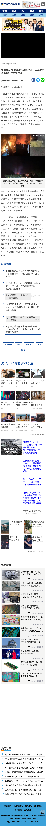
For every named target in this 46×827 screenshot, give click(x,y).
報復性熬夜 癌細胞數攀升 (8, 425)
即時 (14, 11)
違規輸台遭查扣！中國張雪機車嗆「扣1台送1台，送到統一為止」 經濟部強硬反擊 (22, 382)
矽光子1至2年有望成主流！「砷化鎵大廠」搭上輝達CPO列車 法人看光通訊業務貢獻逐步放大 (8, 404)
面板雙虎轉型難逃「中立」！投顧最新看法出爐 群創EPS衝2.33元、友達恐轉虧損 (32, 466)
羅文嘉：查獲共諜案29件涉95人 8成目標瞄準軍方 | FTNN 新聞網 (38, 382)
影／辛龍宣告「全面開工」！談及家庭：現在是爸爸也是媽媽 (32, 482)
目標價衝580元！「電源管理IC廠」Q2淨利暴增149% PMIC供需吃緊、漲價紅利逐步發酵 (32, 447)
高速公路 (29, 344)
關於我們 (7, 806)
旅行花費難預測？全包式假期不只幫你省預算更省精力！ (37, 404)
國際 (23, 15)
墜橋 (23, 350)
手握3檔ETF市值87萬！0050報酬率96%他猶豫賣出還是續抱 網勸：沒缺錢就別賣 (23, 404)
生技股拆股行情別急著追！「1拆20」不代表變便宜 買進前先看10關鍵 (15, 538)
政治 (23, 11)
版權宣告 (28, 806)
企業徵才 (27, 810)
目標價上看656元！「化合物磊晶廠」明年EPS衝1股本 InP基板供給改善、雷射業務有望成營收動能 (32, 498)
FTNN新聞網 (6, 64)
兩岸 (14, 15)
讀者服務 (38, 806)
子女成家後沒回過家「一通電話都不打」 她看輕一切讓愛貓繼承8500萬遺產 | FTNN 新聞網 (8, 382)
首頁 (4, 11)
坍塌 (39, 344)
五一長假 (8, 344)
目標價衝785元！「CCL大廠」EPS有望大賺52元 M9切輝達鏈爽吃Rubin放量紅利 (37, 426)
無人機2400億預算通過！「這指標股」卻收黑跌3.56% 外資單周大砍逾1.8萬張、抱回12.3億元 (15, 523)
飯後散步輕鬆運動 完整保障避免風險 (38, 523)
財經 (32, 11)
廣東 (19, 344)
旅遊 (41, 15)
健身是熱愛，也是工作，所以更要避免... (38, 538)
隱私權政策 (18, 806)
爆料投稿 (18, 810)
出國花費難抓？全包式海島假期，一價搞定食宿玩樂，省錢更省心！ (22, 426)
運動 (32, 15)
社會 (41, 11)
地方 (5, 15)
